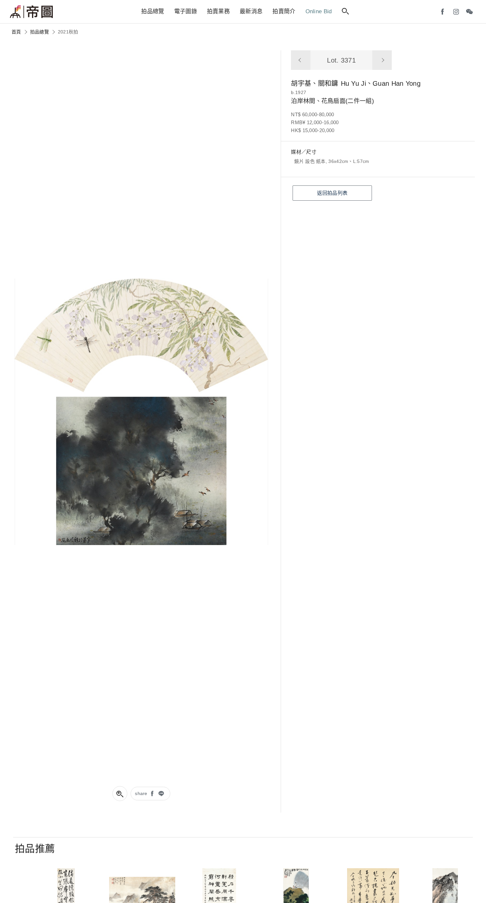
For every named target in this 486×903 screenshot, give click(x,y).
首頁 (16, 31)
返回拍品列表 (332, 193)
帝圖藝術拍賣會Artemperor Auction (31, 12)
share (141, 793)
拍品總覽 (39, 31)
